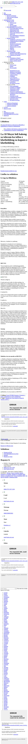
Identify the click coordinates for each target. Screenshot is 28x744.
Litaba (5, 101)
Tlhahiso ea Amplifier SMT (18, 474)
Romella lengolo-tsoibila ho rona (9, 171)
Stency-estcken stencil (15, 60)
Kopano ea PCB (11, 38)
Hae (5, 13)
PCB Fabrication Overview (16, 28)
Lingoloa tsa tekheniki (12, 104)
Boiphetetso (13, 42)
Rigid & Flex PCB (14, 31)
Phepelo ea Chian (11, 51)
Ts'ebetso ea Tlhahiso (15, 87)
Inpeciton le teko (14, 98)
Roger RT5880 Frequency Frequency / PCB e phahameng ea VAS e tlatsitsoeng (13, 396)
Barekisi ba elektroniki (15, 44)
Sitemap (9, 473)
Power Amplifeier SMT (19, 475)
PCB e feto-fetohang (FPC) (16, 32)
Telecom (12, 49)
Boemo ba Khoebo (11, 15)
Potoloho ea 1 (7, 525)
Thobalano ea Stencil (15, 58)
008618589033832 (8, 513)
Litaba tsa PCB (13, 75)
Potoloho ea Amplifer (6, 474)
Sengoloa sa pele (14, 96)
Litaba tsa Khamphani (12, 103)
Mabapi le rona (7, 14)
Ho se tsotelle (13, 25)
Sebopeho (9, 18)
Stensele (9, 56)
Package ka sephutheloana (16, 91)
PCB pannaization (14, 80)
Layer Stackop (13, 77)
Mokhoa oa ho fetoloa (15, 72)
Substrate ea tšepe (14, 37)
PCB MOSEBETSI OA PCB (14, 27)
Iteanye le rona (7, 108)
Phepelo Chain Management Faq (18, 53)
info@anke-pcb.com (15, 3)
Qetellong (12, 76)
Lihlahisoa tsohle (13, 477)
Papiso (11, 24)
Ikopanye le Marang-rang (7, 445)
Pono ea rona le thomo (12, 17)
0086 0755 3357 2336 (17, 2)
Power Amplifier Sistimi (17, 473)
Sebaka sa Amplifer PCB (7, 475)
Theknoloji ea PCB (14, 79)
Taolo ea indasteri (14, 45)
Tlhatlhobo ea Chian (15, 52)
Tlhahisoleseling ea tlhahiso (16, 41)
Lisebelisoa (12, 82)
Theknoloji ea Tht (14, 90)
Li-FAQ (6, 107)
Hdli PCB (12, 34)
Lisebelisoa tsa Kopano (15, 97)
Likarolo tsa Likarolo (15, 55)
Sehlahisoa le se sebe (9, 20)
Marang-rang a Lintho (15, 46)
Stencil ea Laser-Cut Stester (16, 59)
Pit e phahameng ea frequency (17, 35)
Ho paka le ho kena (15, 83)
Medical (12, 48)
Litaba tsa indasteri (11, 106)
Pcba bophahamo (14, 86)
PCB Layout (13, 22)
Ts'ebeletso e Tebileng (15, 73)
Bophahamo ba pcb (15, 70)
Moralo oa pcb (10, 21)
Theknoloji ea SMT (15, 89)
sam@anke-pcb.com (9, 537)
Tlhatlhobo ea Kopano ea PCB (17, 39)
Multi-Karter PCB (14, 29)
